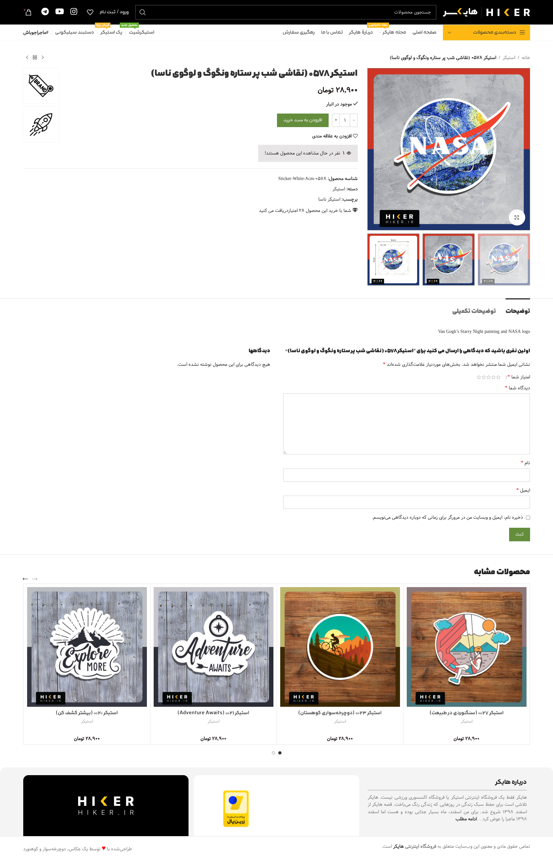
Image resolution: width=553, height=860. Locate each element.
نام (525, 462)
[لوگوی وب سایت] (486, 12)
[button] (35, 579)
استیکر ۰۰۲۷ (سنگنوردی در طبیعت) (467, 713)
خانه (526, 57)
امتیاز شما (518, 377)
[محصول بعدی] (27, 58)
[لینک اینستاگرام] (73, 12)
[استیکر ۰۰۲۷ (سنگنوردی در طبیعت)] (467, 647)
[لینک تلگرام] (45, 12)
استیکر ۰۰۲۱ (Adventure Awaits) (213, 713)
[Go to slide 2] (273, 753)
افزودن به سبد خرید (302, 120)
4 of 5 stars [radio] (483, 377)
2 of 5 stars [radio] (493, 377)
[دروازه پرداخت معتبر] (236, 809)
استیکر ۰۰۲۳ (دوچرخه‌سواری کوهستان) (340, 713)
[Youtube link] (59, 12)
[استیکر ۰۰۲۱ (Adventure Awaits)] (213, 647)
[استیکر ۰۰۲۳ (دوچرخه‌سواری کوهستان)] (340, 647)
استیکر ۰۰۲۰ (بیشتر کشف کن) (87, 713)
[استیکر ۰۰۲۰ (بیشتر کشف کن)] (87, 647)
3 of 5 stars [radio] (488, 377)
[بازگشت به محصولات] (35, 58)
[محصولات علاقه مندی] (90, 12)
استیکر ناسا (329, 199)
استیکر (509, 57)
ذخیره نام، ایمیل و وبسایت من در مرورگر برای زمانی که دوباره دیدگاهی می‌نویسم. (447, 517)
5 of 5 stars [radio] (478, 377)
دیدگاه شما (517, 388)
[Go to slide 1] (280, 753)
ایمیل (523, 490)
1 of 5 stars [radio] (498, 377)
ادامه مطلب (466, 819)
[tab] (518, 308)
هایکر (398, 846)
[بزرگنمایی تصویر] (517, 217)
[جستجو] (142, 12)
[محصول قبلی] (42, 58)
